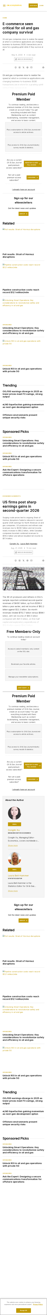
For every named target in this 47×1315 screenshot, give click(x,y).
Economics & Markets (11, 496)
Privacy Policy (38, 1304)
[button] (4, 5)
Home (5, 18)
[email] (31, 67)
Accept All (23, 1310)
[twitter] (23, 67)
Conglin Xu (14, 544)
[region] (23, 1307)
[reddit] (27, 67)
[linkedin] (19, 67)
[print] (43, 67)
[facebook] (16, 67)
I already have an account (23, 189)
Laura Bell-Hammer (28, 544)
